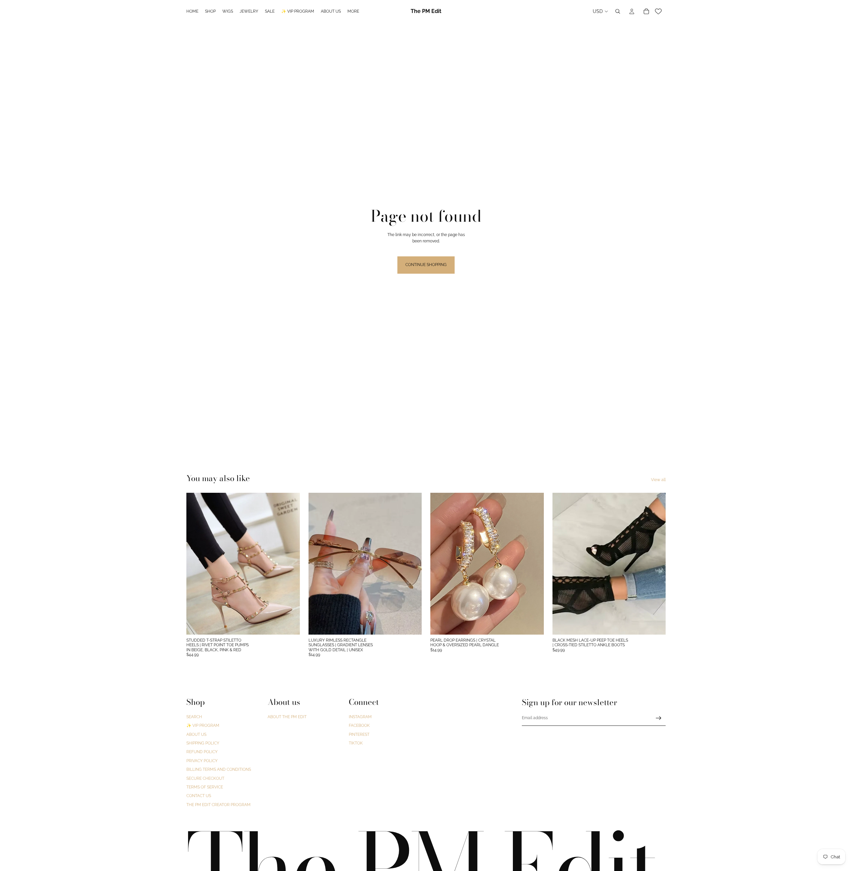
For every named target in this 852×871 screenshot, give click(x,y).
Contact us (198, 796)
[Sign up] (659, 718)
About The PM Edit (287, 717)
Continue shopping (426, 264)
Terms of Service (204, 787)
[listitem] (353, 11)
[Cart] (646, 11)
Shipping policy (202, 743)
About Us (196, 734)
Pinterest (359, 734)
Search (194, 717)
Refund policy (202, 752)
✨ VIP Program (202, 726)
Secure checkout (205, 778)
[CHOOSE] (290, 624)
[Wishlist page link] (658, 11)
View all (658, 479)
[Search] (617, 11)
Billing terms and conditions (218, 769)
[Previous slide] (196, 563)
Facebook (359, 726)
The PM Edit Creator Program (218, 804)
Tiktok (356, 743)
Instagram (360, 717)
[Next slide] (290, 563)
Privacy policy (202, 760)
